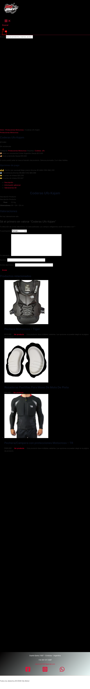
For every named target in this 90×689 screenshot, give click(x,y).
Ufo (43, 151)
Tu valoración (5, 255)
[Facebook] (28, 671)
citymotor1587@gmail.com (45, 664)
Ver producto (19, 334)
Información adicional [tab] (12, 185)
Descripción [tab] (8, 182)
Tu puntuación (6, 231)
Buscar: (2, 37)
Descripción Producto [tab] (8, 197)
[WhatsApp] (62, 671)
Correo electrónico (7, 265)
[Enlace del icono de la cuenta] (3, 29)
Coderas (38, 151)
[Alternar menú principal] (7, 21)
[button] (5, 25)
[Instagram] (45, 671)
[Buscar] (35, 37)
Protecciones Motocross (14, 130)
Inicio (2, 130)
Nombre (3, 260)
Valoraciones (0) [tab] (10, 188)
